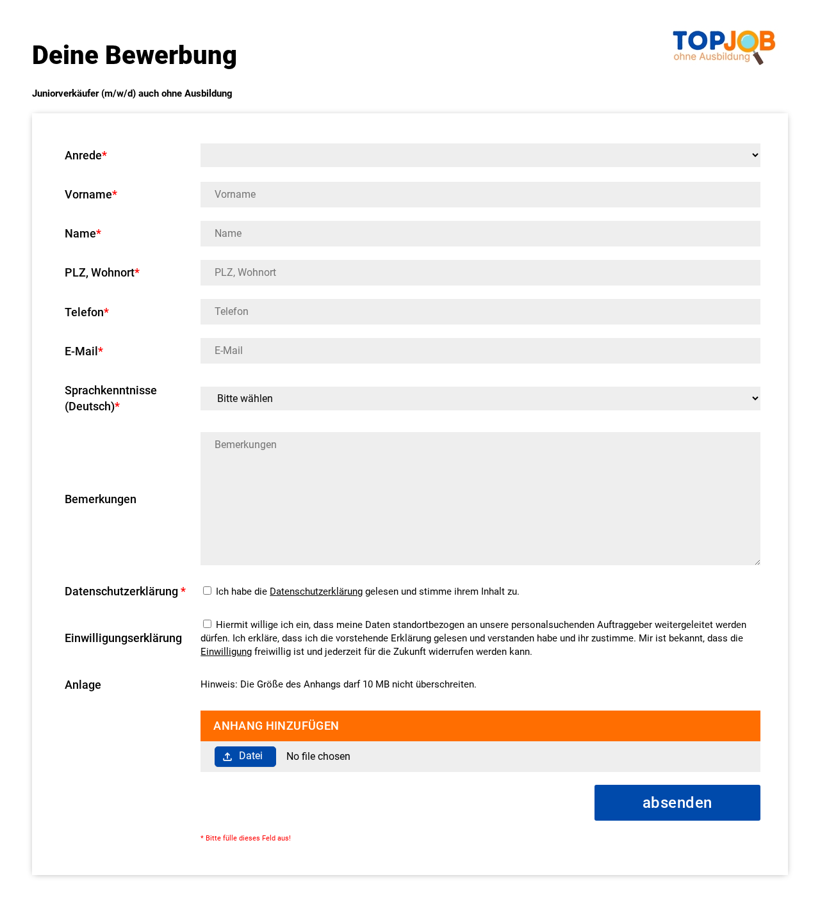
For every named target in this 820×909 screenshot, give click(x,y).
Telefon (87, 312)
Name (83, 233)
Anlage (83, 684)
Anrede (86, 155)
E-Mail (84, 351)
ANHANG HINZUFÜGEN (276, 725)
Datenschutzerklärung (316, 591)
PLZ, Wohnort (102, 272)
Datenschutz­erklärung (125, 591)
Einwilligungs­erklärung (123, 638)
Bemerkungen (100, 499)
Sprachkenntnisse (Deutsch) (111, 398)
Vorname (91, 194)
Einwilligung (226, 651)
